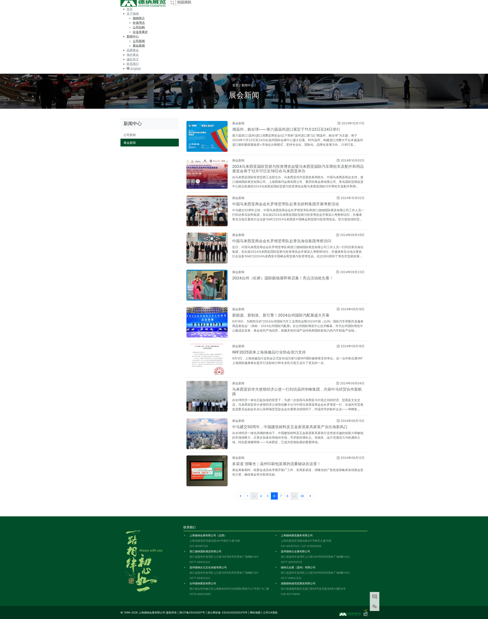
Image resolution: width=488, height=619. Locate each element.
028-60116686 (290, 594)
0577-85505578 (291, 562)
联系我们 (133, 64)
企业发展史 (140, 32)
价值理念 (139, 23)
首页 (130, 9)
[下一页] (310, 496)
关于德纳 (133, 13)
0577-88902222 (199, 562)
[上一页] (241, 496)
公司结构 (139, 27)
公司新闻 (139, 41)
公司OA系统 (270, 612)
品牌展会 (133, 50)
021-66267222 (198, 546)
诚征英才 (133, 59)
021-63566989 (311, 546)
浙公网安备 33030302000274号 (227, 612)
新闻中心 (133, 36)
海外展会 (133, 55)
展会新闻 (139, 45)
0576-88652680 (200, 594)
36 (302, 496)
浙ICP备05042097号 (192, 612)
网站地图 (255, 612)
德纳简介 (139, 18)
